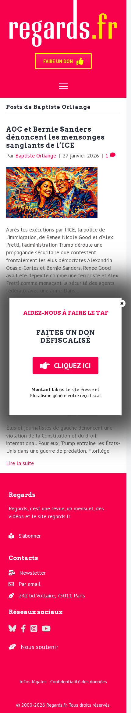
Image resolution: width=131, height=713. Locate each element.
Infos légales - (34, 681)
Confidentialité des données (78, 681)
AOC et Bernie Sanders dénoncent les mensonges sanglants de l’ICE (55, 137)
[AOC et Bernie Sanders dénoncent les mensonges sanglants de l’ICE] (51, 191)
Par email (30, 583)
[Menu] (63, 86)
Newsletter (32, 572)
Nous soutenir (39, 647)
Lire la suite (20, 463)
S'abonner (30, 535)
